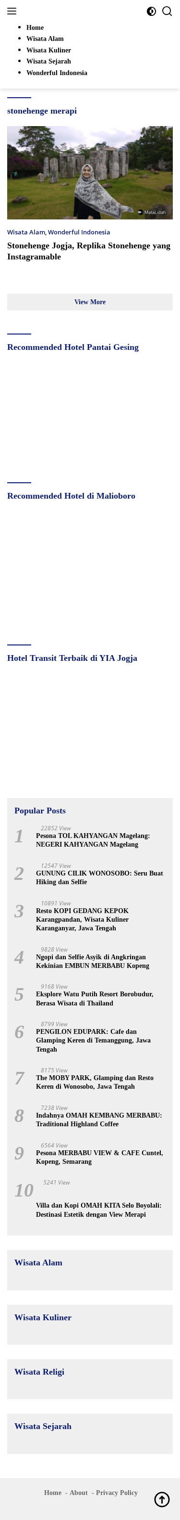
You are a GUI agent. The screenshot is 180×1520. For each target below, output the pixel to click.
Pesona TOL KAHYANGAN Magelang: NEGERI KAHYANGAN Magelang (93, 840)
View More (90, 302)
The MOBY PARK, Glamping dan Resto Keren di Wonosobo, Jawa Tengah (95, 1082)
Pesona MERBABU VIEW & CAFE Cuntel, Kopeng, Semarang (99, 1157)
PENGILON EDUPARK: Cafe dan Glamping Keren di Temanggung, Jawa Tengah (93, 1040)
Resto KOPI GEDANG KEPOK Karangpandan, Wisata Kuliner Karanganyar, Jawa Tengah (82, 919)
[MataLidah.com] (72, 11)
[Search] (167, 11)
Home (52, 1492)
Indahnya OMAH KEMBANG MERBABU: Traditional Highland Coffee (99, 1120)
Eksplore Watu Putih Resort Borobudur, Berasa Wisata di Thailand (95, 998)
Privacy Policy (117, 1492)
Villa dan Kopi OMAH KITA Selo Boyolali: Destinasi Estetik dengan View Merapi (99, 1210)
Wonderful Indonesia (79, 232)
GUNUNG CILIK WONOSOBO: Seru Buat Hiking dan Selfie (99, 878)
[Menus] (13, 11)
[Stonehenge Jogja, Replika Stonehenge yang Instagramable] (90, 172)
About (79, 1492)
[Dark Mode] (151, 11)
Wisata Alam (26, 232)
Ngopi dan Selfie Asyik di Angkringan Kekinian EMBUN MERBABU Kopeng (92, 961)
